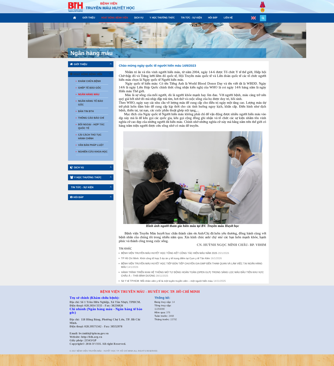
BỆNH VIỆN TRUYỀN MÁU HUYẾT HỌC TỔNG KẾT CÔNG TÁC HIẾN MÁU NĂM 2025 (169, 253)
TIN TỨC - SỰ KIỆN (191, 17)
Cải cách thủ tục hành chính (89, 136)
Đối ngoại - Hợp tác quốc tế (91, 126)
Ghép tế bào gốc (89, 87)
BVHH (96, 343)
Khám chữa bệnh (89, 81)
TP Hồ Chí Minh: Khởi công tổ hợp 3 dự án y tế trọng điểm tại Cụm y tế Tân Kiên (165, 258)
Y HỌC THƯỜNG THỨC (162, 17)
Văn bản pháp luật (91, 145)
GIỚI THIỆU (88, 17)
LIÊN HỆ (228, 17)
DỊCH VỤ (138, 17)
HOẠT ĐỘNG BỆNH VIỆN (114, 17)
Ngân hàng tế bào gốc (90, 103)
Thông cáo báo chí (91, 117)
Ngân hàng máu (88, 94)
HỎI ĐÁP (212, 17)
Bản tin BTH (86, 111)
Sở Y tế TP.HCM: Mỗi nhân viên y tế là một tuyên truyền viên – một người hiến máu (167, 281)
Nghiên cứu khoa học (93, 151)
